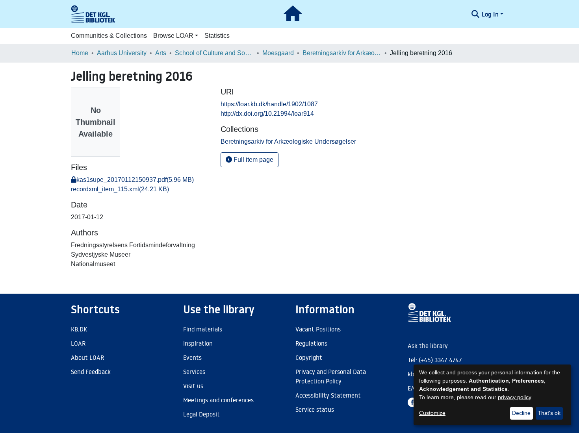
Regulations (311, 343)
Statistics (217, 35)
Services (194, 372)
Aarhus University (122, 53)
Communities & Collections (109, 35)
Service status (314, 409)
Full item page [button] (252, 159)
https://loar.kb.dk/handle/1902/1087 (269, 104)
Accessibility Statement (328, 395)
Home (79, 53)
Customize (432, 413)
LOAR (78, 343)
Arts (160, 53)
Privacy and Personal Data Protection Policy (330, 376)
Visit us (193, 386)
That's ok (549, 413)
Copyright (308, 357)
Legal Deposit (201, 414)
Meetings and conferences (218, 400)
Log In (490, 14)
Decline (521, 413)
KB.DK (79, 329)
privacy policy (514, 397)
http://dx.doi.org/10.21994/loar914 (267, 113)
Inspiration (198, 343)
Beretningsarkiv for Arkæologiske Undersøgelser (341, 53)
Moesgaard (278, 53)
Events (192, 357)
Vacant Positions (318, 329)
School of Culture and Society (214, 53)
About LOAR (87, 357)
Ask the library (428, 346)
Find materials (202, 329)
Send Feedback (91, 372)
